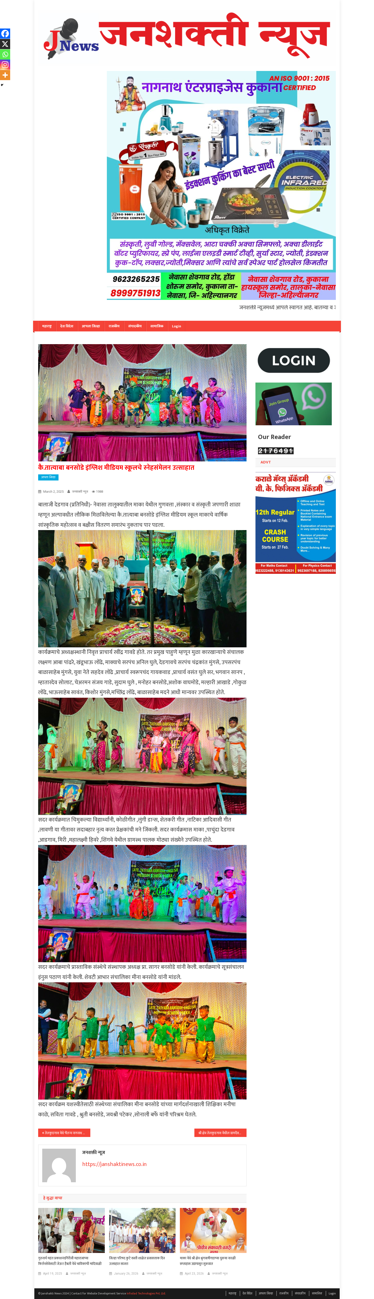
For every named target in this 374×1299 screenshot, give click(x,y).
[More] (5, 75)
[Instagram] (5, 65)
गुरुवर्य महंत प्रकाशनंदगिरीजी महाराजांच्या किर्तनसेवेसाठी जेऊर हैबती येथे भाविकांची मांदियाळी (70, 1261)
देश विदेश (66, 326)
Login (176, 326)
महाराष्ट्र (47, 326)
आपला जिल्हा (91, 326)
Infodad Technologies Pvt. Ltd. (146, 1293)
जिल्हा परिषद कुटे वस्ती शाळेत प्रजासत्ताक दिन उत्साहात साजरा (137, 1261)
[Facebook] (5, 33)
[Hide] (2, 85)
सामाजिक (156, 326)
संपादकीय (135, 326)
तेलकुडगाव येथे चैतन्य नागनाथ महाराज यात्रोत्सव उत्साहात (67, 1133)
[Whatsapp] (5, 54)
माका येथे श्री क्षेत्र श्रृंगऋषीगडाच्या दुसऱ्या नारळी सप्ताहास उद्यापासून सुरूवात (208, 1261)
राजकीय (114, 326)
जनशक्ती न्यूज (80, 491)
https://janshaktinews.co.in (114, 1164)
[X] (5, 44)
